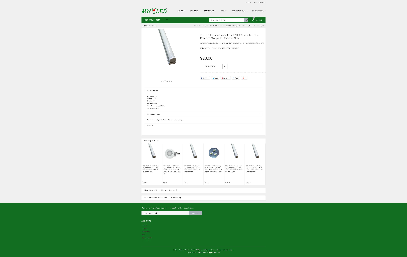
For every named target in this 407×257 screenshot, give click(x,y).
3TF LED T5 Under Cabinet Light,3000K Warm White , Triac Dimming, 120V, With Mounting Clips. (151, 168)
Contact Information (224, 250)
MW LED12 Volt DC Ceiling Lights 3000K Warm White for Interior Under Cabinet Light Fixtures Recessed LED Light (171, 169)
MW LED (203, 252)
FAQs (175, 250)
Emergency (145, 232)
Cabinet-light (149, 26)
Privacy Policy (184, 250)
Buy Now (212, 66)
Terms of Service (197, 250)
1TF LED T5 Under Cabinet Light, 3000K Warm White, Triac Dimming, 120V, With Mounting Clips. (254, 168)
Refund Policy (210, 250)
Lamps (144, 225)
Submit (195, 213)
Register (262, 2)
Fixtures (144, 228)
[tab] (203, 90)
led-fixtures (164, 120)
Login (256, 2)
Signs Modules (146, 238)
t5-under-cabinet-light (175, 120)
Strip (143, 235)
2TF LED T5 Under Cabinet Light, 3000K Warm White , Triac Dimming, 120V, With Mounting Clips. (234, 168)
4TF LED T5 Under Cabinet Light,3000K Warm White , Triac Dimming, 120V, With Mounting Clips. (192, 168)
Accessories (146, 241)
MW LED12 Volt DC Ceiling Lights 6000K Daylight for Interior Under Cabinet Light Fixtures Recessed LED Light (213, 168)
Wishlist (248, 2)
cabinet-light (155, 120)
